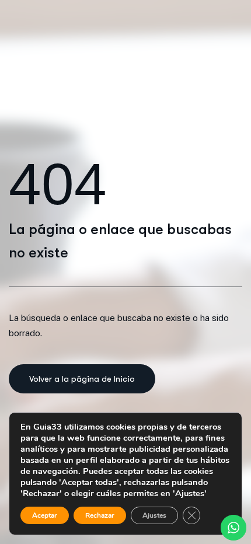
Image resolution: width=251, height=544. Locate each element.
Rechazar (99, 515)
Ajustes (154, 515)
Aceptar (44, 515)
